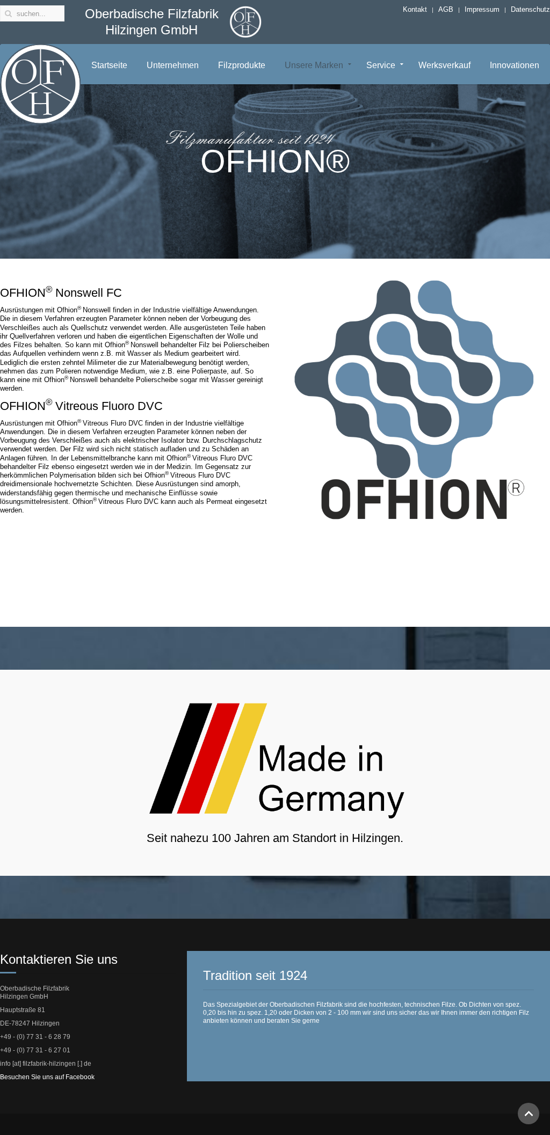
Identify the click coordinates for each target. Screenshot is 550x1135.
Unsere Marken (314, 65)
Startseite (109, 65)
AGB (445, 9)
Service (380, 65)
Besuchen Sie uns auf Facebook (47, 1077)
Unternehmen (173, 65)
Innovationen (514, 65)
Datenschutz (530, 9)
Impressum (482, 9)
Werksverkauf (444, 65)
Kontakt (415, 9)
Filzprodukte (241, 65)
